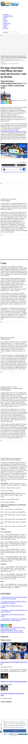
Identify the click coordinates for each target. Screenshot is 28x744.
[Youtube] (10, 102)
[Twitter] (5, 102)
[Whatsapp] (7, 102)
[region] (14, 727)
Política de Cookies (20, 727)
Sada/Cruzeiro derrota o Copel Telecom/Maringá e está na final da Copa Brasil (14, 597)
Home (2, 59)
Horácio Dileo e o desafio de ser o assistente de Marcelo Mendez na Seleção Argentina (13, 619)
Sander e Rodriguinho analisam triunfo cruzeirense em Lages (13, 628)
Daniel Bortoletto (14, 100)
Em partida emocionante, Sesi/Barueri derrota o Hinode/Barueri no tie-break (13, 602)
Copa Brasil (7, 59)
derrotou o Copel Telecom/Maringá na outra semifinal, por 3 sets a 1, (13, 131)
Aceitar (14, 730)
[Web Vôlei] (10, 5)
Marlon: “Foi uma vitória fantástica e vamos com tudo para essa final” (12, 631)
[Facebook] (2, 102)
